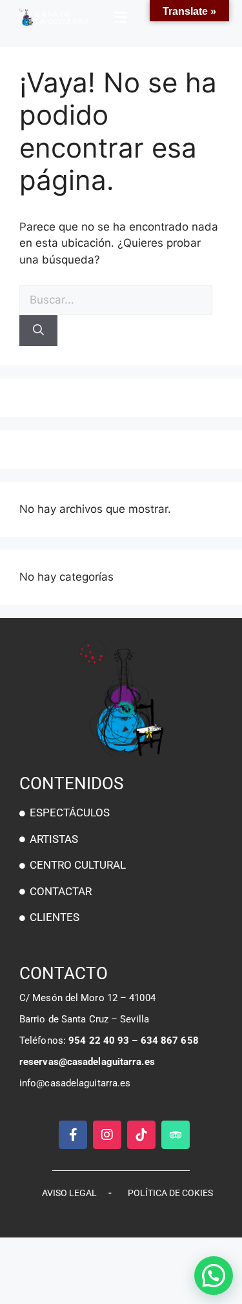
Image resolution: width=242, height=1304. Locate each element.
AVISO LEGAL (69, 1193)
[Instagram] (107, 1135)
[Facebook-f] (73, 1135)
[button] (121, 17)
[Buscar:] (115, 299)
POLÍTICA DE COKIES (170, 1193)
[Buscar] (38, 330)
